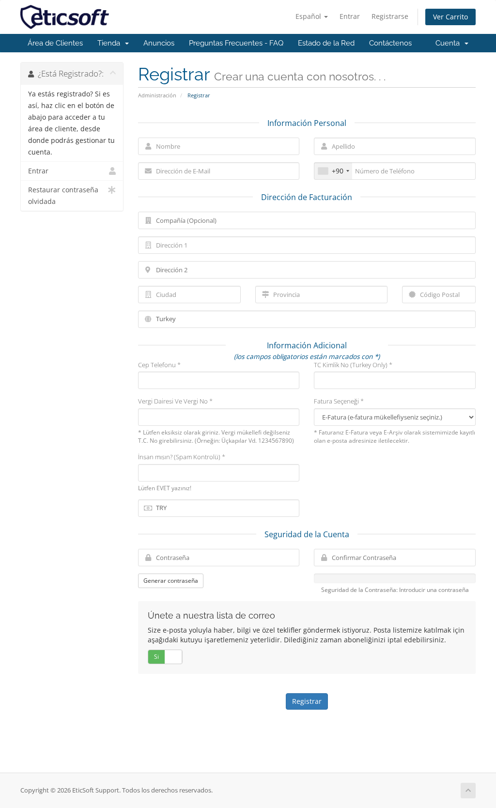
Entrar (350, 16)
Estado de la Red (326, 43)
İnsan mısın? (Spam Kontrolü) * (181, 456)
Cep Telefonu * (159, 364)
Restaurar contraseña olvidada (63, 196)
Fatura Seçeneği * (339, 401)
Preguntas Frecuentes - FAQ (236, 43)
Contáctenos (390, 43)
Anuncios (158, 43)
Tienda (110, 43)
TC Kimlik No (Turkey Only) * (353, 364)
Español (309, 16)
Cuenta (449, 43)
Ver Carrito (450, 16)
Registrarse (390, 16)
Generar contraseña (170, 580)
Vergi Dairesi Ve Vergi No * (175, 401)
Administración (157, 95)
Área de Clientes (55, 43)
